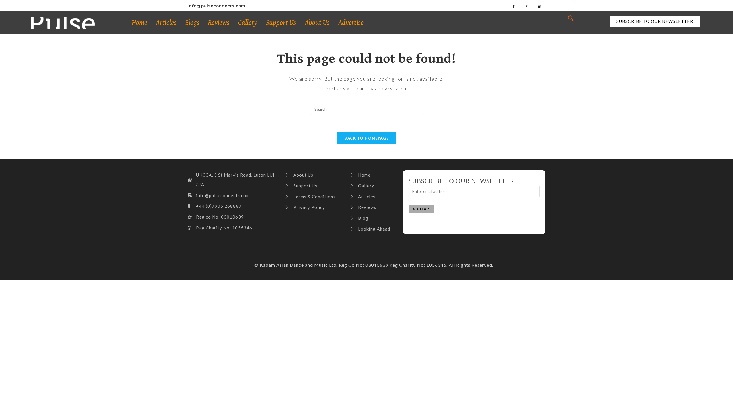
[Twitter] (527, 5)
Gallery (247, 23)
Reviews (218, 23)
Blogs (192, 23)
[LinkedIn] (539, 5)
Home (139, 23)
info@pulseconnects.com (216, 5)
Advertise (351, 23)
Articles (166, 23)
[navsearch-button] (571, 18)
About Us (317, 23)
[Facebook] (514, 5)
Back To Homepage (366, 138)
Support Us (281, 23)
